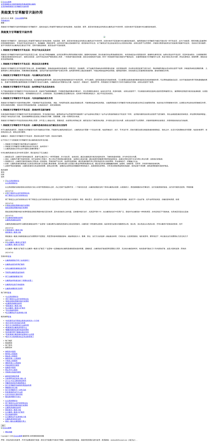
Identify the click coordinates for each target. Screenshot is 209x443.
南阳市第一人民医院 (13, 358)
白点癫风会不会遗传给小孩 (16, 313)
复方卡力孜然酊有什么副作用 (17, 325)
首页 (2, 4)
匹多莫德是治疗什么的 (14, 392)
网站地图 (8, 432)
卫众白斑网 (19, 18)
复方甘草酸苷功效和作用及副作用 (18, 385)
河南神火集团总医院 (13, 372)
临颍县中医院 (10, 367)
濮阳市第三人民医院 (13, 363)
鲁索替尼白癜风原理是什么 (16, 327)
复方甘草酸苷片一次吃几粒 (15, 390)
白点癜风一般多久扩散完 (14, 244)
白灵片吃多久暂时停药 (14, 394)
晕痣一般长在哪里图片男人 (15, 421)
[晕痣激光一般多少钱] (14, 230)
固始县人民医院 (11, 356)
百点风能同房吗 (12, 310)
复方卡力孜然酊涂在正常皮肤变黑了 (20, 337)
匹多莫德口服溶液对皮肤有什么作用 (20, 334)
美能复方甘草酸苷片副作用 (18, 6)
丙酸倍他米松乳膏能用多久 (15, 383)
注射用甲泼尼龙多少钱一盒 (15, 378)
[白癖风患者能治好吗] (14, 218)
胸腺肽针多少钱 (11, 387)
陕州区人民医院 (11, 354)
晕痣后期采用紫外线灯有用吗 (16, 208)
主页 (2, 6)
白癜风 (33, 4)
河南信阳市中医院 (12, 365)
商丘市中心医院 (11, 370)
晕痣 (20, 4)
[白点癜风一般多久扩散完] (15, 242)
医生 (9, 4)
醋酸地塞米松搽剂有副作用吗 (17, 330)
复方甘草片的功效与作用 (15, 323)
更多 (9, 256)
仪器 (13, 4)
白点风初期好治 (11, 183)
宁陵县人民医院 (11, 361)
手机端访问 (5, 20)
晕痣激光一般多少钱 (13, 232)
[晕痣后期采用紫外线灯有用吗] (17, 205)
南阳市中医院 (10, 351)
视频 (6, 4)
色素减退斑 (26, 4)
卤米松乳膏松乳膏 (12, 376)
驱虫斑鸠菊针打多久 (13, 397)
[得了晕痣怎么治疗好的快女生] (17, 193)
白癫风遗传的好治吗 (13, 419)
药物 (16, 4)
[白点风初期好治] (12, 181)
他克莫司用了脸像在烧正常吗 (17, 332)
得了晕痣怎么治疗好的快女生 (16, 195)
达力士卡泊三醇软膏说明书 (15, 381)
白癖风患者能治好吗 (13, 220)
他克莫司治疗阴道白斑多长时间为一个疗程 (22, 321)
